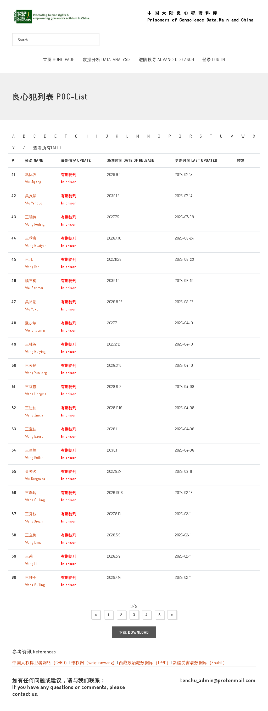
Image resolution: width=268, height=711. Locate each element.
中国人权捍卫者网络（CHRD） (40, 662)
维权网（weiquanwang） (94, 662)
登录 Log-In (213, 59)
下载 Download (134, 632)
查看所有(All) (47, 147)
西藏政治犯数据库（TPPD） (145, 662)
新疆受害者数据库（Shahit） (200, 662)
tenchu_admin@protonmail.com (218, 680)
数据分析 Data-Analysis (107, 59)
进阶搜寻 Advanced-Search (166, 59)
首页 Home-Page (59, 59)
